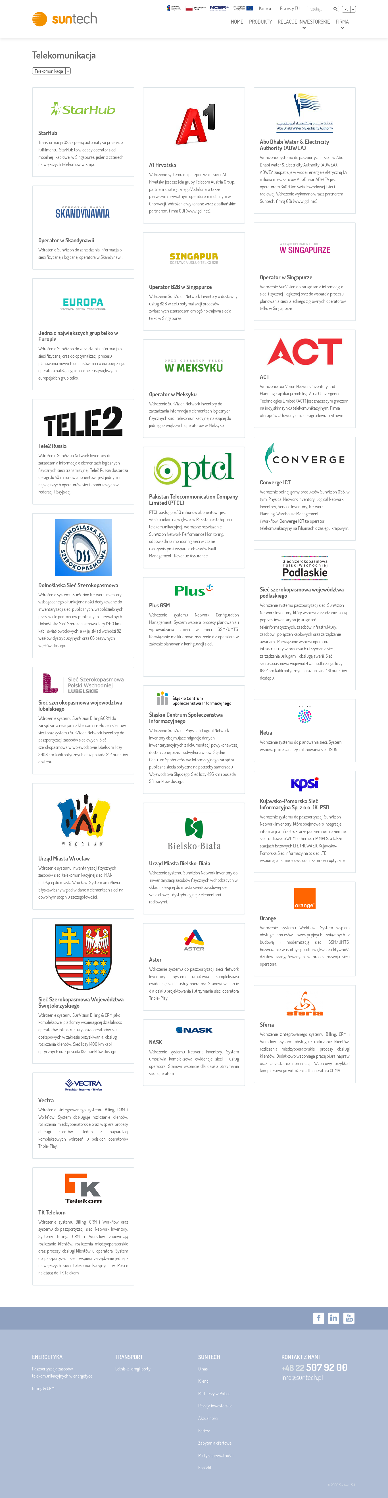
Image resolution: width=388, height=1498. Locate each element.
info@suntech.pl (302, 1377)
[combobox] (319, 9)
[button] (304, 25)
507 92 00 (314, 1367)
